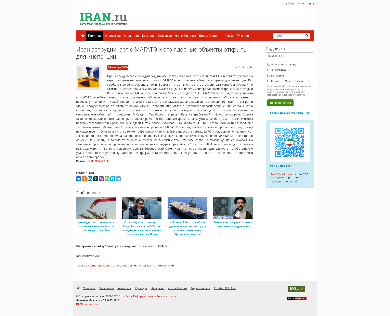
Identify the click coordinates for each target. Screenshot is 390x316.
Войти (290, 3)
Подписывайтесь (281, 173)
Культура (148, 36)
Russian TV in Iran (237, 36)
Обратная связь (89, 304)
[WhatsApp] (107, 178)
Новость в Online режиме (287, 81)
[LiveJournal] (95, 178)
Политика (95, 36)
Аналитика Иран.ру (283, 64)
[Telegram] (118, 178)
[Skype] (112, 178)
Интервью (165, 36)
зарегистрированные (100, 265)
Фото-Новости (185, 36)
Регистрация (305, 3)
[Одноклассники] (84, 178)
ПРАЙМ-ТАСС (100, 161)
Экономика (113, 36)
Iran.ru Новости (281, 165)
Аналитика (131, 36)
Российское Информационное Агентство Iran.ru (147, 296)
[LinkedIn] (90, 178)
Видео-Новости (210, 36)
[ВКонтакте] (78, 178)
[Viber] (101, 178)
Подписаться (282, 103)
